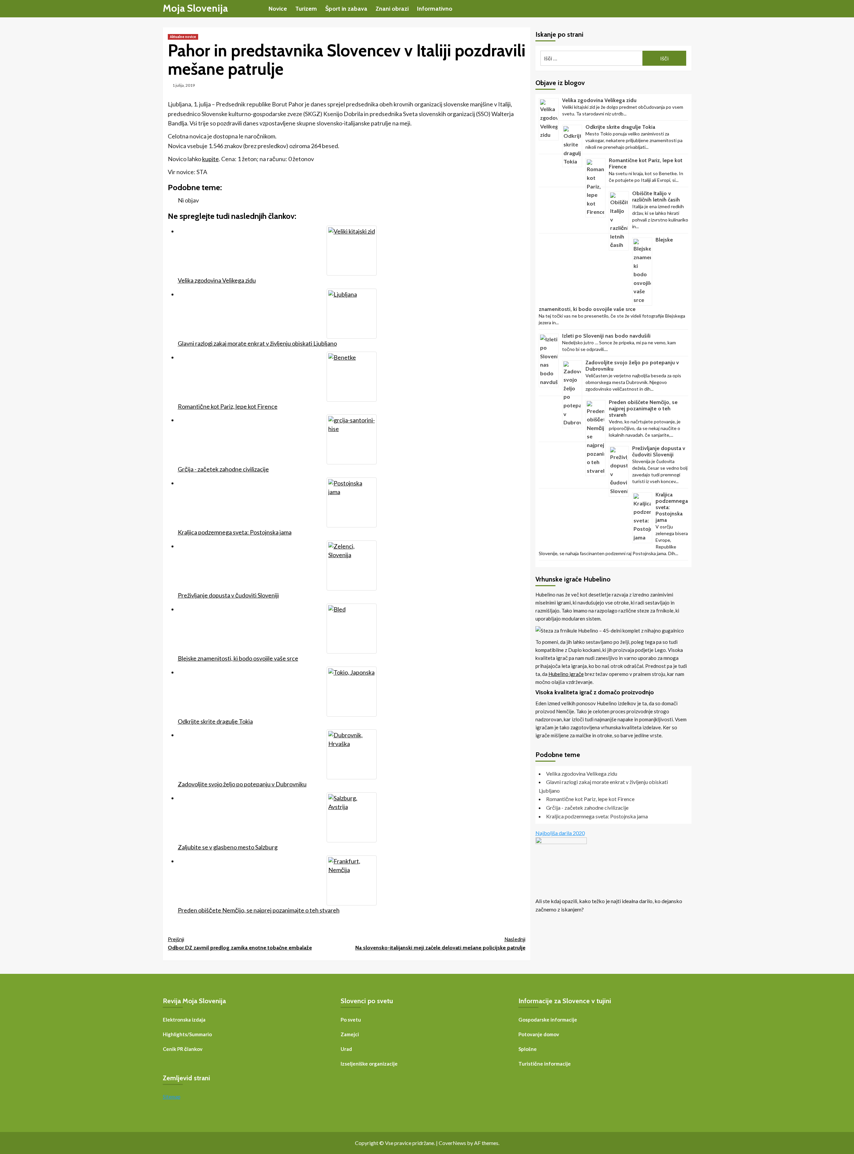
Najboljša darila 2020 (560, 833)
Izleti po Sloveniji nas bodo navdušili (606, 335)
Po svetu (351, 1020)
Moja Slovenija (195, 8)
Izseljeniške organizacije (369, 1064)
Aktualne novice (183, 36)
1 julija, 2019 (183, 85)
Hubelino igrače (566, 674)
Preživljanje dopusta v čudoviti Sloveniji (658, 451)
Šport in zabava (346, 8)
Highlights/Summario (187, 1034)
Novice (278, 8)
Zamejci (350, 1034)
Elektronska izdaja (184, 1020)
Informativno (434, 8)
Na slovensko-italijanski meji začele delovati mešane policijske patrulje (440, 943)
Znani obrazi (392, 8)
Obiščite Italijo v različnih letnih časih (656, 196)
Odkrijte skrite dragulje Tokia (620, 127)
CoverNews (452, 1143)
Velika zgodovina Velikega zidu (599, 100)
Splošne (527, 1049)
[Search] (687, 8)
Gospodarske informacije (547, 1020)
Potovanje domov (538, 1034)
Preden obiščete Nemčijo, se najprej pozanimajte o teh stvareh (643, 408)
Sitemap (171, 1097)
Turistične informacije (544, 1064)
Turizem (306, 8)
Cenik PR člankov (182, 1049)
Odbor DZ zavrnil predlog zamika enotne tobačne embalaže (240, 943)
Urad (346, 1049)
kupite (210, 158)
